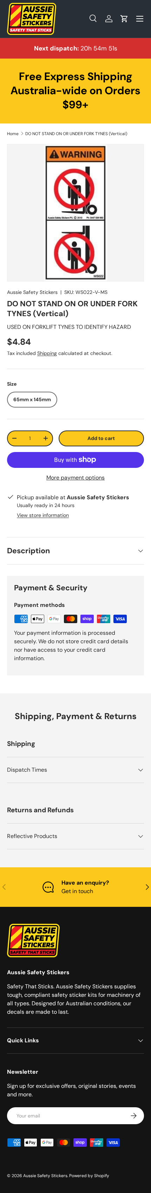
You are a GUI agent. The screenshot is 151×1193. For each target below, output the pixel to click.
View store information (43, 515)
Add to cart (101, 438)
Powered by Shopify (89, 1176)
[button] (124, 18)
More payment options (75, 477)
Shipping (47, 353)
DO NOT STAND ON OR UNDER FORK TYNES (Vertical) (76, 134)
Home (13, 134)
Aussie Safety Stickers (32, 292)
